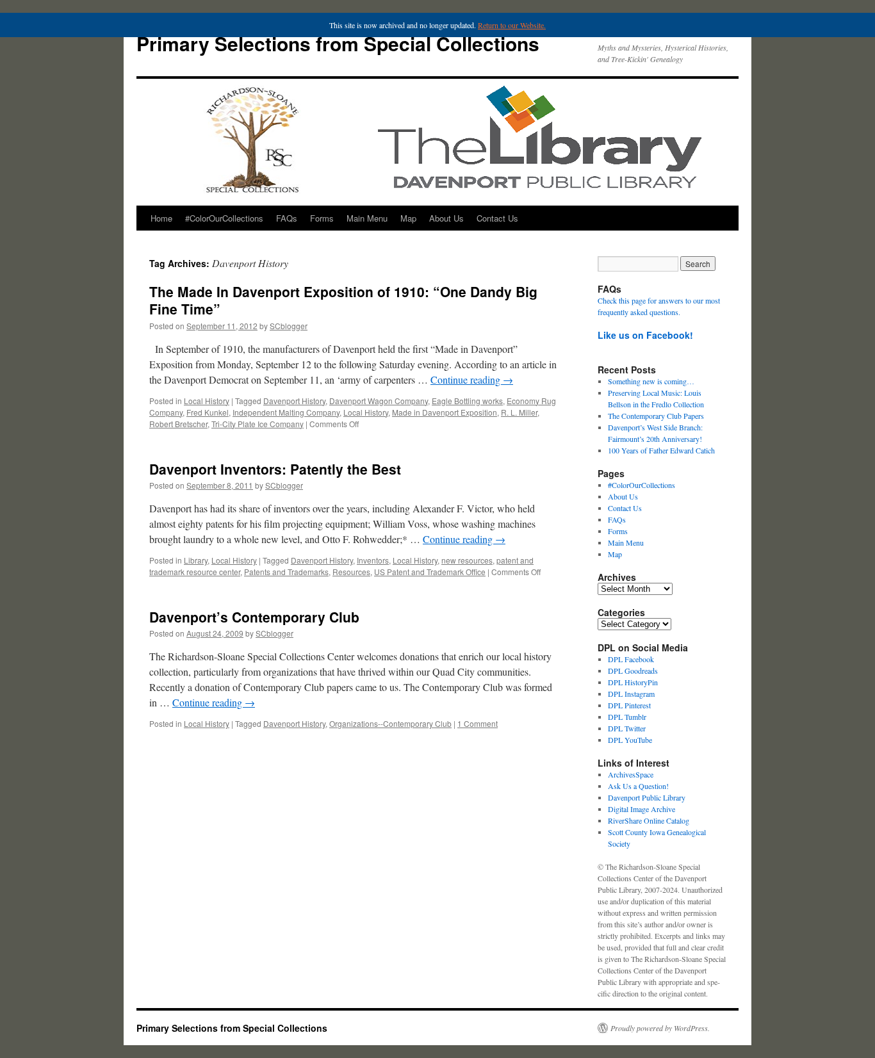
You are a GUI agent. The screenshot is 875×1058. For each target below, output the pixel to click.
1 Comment (477, 723)
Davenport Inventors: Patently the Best (275, 468)
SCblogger (288, 325)
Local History (206, 400)
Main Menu (367, 218)
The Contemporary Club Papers (656, 416)
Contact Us (497, 218)
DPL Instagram (631, 693)
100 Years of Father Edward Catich (661, 450)
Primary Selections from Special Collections (337, 43)
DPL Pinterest (629, 705)
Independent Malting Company (286, 412)
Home (161, 218)
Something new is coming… (651, 381)
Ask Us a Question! (638, 786)
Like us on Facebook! (645, 335)
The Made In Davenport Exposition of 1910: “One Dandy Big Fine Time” (343, 300)
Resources (351, 571)
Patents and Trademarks (286, 571)
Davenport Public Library (646, 797)
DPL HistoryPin (633, 682)
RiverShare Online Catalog (648, 820)
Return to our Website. (512, 25)
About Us (446, 218)
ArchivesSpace (630, 774)
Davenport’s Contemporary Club (254, 616)
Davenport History (294, 400)
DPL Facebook (631, 659)
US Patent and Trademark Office (430, 571)
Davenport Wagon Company (378, 400)
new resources (467, 560)
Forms (322, 218)
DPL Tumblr (627, 717)
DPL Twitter (627, 728)
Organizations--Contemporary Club (390, 723)
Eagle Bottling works (467, 400)
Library (196, 560)
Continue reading (471, 379)
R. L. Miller (519, 412)
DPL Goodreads (633, 670)
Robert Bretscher (178, 423)
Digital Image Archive (641, 809)
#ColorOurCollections (224, 218)
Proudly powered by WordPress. (660, 1028)
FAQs (286, 218)
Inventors (373, 560)
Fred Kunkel (207, 412)
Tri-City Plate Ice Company (257, 423)
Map (408, 218)
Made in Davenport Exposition (444, 412)
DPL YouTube (630, 740)
